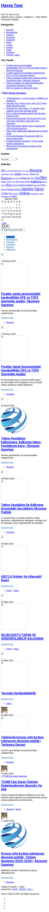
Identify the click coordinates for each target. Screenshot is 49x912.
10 (20, 889)
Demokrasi (5, 174)
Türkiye (24, 193)
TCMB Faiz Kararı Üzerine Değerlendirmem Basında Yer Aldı (21, 785)
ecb (37, 174)
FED (37, 178)
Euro (32, 178)
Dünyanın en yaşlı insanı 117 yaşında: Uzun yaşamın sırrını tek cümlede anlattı (25, 109)
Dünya (32, 174)
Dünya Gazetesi (17, 93)
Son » (30, 889)
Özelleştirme (5, 197)
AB (2, 170)
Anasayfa (10, 237)
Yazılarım (10, 52)
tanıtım (27, 189)
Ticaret (15, 194)
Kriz (8, 185)
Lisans (9, 45)
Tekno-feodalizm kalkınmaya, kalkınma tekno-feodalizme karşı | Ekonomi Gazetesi (27, 79)
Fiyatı (13, 182)
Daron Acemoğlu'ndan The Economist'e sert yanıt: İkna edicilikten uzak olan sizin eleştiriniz (26, 121)
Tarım (39, 189)
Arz (6, 171)
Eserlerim (10, 40)
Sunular (9, 47)
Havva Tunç (12, 5)
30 (25, 889)
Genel (8, 42)
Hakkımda (10, 249)
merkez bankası (25, 185)
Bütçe (27, 171)
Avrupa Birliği (13, 171)
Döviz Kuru (25, 174)
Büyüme (36, 170)
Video (9, 50)
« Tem (4, 223)
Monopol (37, 185)
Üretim (14, 196)
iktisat (22, 182)
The (10, 193)
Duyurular (10, 37)
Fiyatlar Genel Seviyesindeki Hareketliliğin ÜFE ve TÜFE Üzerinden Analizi (25, 74)
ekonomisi (16, 178)
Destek (12, 174)
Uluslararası (34, 194)
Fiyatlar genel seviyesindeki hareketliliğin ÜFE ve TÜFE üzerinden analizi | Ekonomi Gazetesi (26, 68)
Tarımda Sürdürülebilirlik (18, 693)
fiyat (9, 182)
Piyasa (10, 189)
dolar (18, 173)
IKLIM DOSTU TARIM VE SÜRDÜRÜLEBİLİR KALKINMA (22, 636)
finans (3, 182)
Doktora (9, 35)
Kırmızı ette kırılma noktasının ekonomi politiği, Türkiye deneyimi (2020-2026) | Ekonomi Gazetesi (24, 859)
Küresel (15, 185)
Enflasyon (25, 178)
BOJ (23, 171)
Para (43, 185)
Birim (20, 171)
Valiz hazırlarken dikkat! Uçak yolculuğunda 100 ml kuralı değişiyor (25, 127)
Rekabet (17, 190)
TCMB (4, 193)
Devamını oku (7, 318)
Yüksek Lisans (13, 55)
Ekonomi (6, 178)
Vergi (41, 194)
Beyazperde (11, 32)
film (43, 177)
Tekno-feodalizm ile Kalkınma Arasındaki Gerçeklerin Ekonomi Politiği (24, 84)
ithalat (27, 182)
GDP (17, 182)
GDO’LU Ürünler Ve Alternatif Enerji (22, 88)
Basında (10, 30)
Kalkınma (36, 181)
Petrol (3, 189)
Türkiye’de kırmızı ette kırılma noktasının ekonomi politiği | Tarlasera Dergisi (22, 741)
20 (22, 889)
